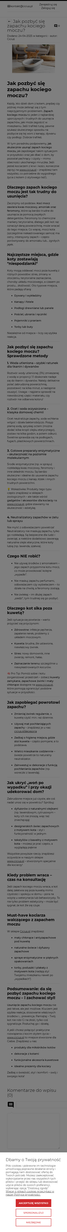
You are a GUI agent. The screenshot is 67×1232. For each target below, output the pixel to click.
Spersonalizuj (33, 1212)
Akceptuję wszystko (33, 1203)
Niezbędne (33, 1222)
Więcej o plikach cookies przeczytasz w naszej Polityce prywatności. (30, 1193)
